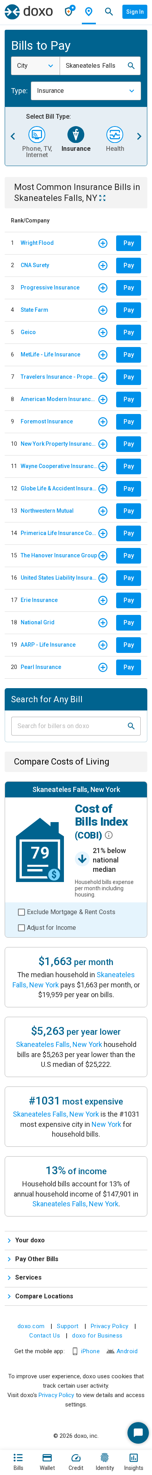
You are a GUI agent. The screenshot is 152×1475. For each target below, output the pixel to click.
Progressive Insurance (50, 287)
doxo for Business (97, 1335)
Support (68, 1326)
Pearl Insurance (41, 667)
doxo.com (31, 1326)
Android (127, 1351)
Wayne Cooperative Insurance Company (59, 466)
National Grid (38, 622)
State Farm (34, 310)
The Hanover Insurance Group (59, 555)
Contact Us (44, 1335)
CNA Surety (35, 265)
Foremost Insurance (47, 421)
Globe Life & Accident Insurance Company (59, 488)
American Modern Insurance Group (59, 399)
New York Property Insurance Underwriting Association (59, 444)
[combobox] (35, 65)
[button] (131, 65)
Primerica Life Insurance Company (59, 533)
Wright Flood (37, 243)
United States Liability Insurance (59, 578)
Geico (28, 332)
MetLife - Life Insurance (50, 354)
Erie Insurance (39, 600)
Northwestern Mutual (47, 511)
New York (106, 1124)
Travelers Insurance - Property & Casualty (59, 377)
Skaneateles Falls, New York (59, 1044)
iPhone (90, 1351)
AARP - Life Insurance (48, 645)
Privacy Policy (110, 1326)
